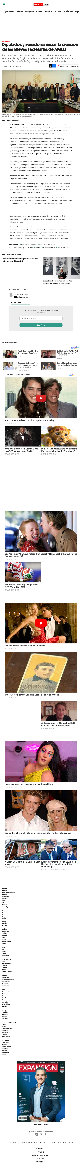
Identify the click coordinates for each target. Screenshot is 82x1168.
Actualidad (5, 1012)
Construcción (5, 978)
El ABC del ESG (6, 1004)
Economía (4, 894)
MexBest (5, 1040)
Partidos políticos (49, 248)
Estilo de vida (5, 955)
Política (5, 911)
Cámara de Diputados (47, 245)
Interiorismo (5, 986)
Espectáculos (5, 931)
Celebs (4, 953)
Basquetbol (5, 1030)
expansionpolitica (41, 1134)
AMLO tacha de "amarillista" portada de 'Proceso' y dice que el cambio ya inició (21, 259)
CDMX (39, 11)
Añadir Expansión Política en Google (69, 66)
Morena (37, 248)
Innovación (5, 1002)
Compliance (40, 1152)
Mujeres (4, 905)
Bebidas (4, 1044)
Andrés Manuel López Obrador (21, 248)
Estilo (3, 961)
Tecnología (5, 899)
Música (4, 970)
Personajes (5, 1049)
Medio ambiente (6, 992)
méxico (19, 11)
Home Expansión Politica (8, 892)
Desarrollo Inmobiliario (8, 980)
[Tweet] (50, 65)
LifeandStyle (5, 907)
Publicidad (39, 1149)
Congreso (6, 41)
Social (3, 994)
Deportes (4, 965)
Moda (3, 937)
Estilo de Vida (6, 1053)
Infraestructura (6, 982)
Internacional (5, 896)
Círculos (4, 935)
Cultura (4, 943)
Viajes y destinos (6, 1046)
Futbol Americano (7, 1028)
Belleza (4, 939)
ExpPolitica (36, 1134)
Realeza (4, 933)
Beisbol (4, 1026)
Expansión (6, 888)
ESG (3, 903)
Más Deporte (5, 1032)
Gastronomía (5, 1042)
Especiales (5, 1018)
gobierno (9, 11)
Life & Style (6, 959)
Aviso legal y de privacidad (40, 1155)
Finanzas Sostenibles (7, 1000)
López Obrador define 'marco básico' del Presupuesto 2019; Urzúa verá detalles (57, 282)
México (4, 915)
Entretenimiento (6, 963)
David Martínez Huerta (21, 294)
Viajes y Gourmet (7, 941)
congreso (29, 11)
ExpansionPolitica (45, 1134)
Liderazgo (5, 1014)
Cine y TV (4, 967)
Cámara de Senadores (29, 245)
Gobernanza (5, 996)
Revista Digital (6, 1036)
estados (48, 11)
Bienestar (4, 1051)
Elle (3, 947)
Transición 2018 (62, 248)
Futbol (4, 1024)
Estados (4, 921)
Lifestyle (4, 1034)
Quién (4, 929)
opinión (58, 11)
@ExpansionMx (22, 297)
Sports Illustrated (9, 1022)
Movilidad (5, 998)
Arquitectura (5, 984)
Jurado (4, 1055)
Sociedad (68, 11)
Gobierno (4, 913)
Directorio (40, 1162)
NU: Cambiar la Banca (41, 1124)
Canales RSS (40, 1159)
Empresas (4, 890)
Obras (3, 901)
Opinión (4, 923)
